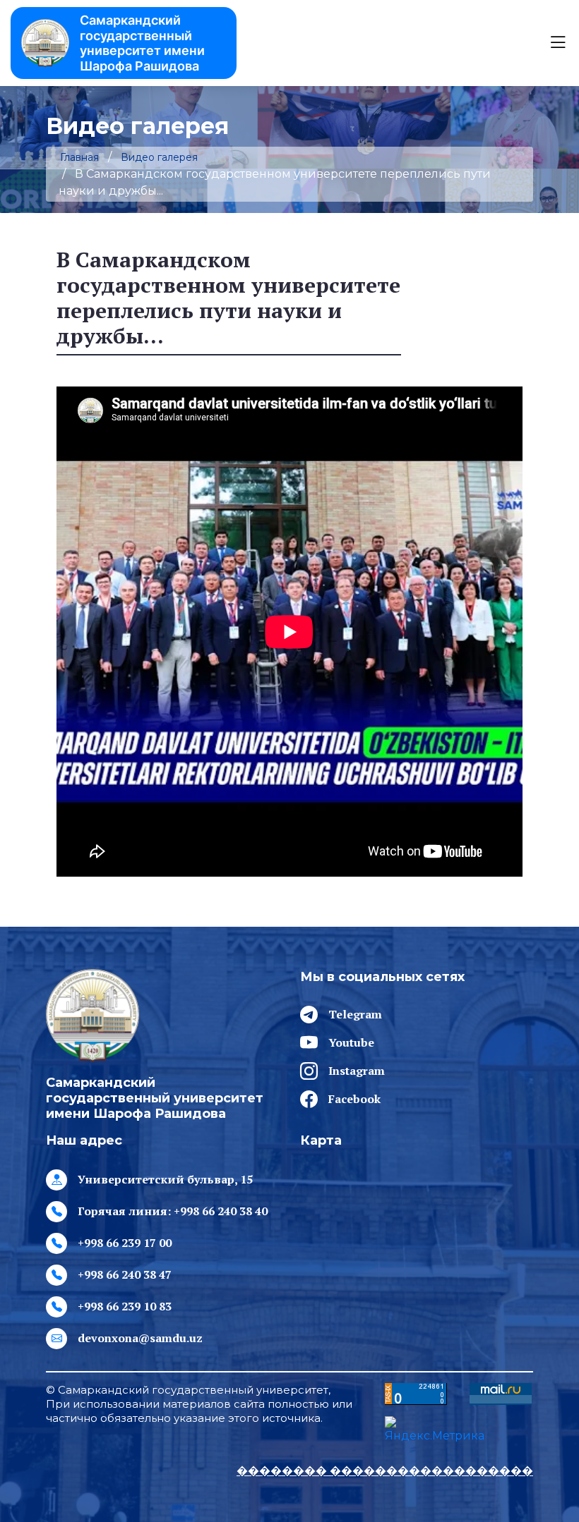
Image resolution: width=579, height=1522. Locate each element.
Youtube (351, 1042)
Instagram (356, 1070)
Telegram (355, 1014)
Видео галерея (159, 157)
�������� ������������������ (385, 1471)
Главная (79, 157)
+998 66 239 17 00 (125, 1242)
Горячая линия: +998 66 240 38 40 (173, 1211)
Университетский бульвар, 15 (165, 1179)
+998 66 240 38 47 (125, 1274)
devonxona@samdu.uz (140, 1338)
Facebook (354, 1099)
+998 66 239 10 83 (125, 1306)
